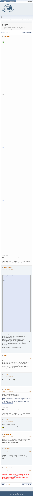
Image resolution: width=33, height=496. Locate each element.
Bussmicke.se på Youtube (14, 259)
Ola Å (5, 355)
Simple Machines (20, 494)
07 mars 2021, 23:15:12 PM (7, 436)
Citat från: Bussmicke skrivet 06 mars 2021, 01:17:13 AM (16, 276)
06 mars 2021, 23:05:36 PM (7, 421)
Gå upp (2, 484)
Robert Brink (7, 449)
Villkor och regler (15, 493)
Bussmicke (7, 36)
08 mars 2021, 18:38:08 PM (7, 451)
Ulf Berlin (6, 374)
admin (6, 468)
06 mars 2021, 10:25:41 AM (7, 357)
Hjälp (10, 493)
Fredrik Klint (7, 434)
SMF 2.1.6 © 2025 (13, 494)
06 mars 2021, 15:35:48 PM (7, 376)
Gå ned (3, 32)
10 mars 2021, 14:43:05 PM (7, 470)
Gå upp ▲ (22, 493)
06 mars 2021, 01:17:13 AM (7, 39)
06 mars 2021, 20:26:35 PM (7, 391)
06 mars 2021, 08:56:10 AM (7, 269)
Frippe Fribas (8, 267)
